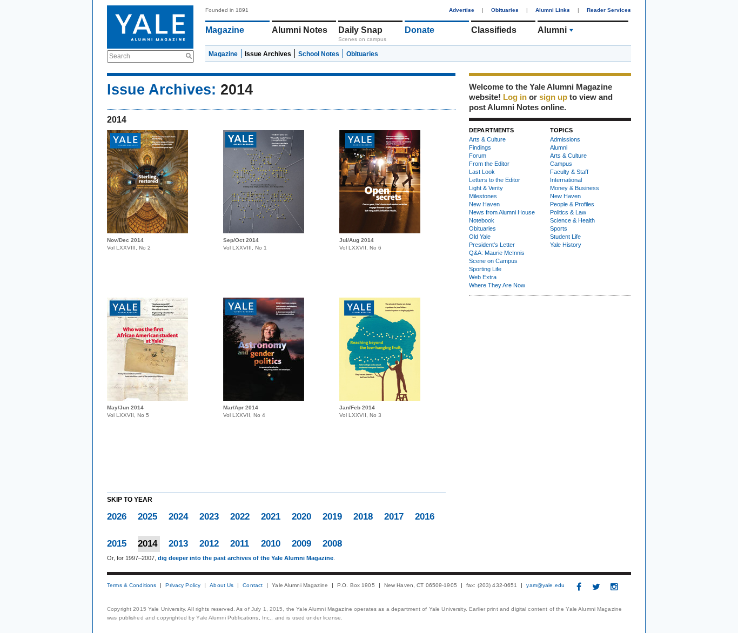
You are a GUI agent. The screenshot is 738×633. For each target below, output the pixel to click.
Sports (558, 228)
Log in (515, 97)
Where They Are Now (497, 285)
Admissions (565, 139)
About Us (221, 585)
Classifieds (493, 30)
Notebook (481, 220)
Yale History (565, 244)
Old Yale (480, 236)
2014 (147, 543)
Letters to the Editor (494, 180)
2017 (394, 516)
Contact (253, 585)
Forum (477, 155)
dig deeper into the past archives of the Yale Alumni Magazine (245, 558)
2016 (424, 516)
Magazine (224, 30)
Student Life (565, 236)
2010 (270, 543)
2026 (116, 516)
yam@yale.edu (545, 585)
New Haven (484, 204)
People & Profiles (572, 204)
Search (119, 56)
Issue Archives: (161, 90)
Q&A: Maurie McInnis (497, 253)
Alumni (552, 30)
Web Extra (483, 277)
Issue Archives (268, 54)
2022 (240, 516)
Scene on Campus (493, 261)
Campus (561, 163)
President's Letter (492, 244)
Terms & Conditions (131, 585)
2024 (178, 516)
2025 (147, 516)
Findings (480, 147)
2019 (332, 516)
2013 (178, 543)
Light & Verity (486, 188)
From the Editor (489, 163)
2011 (239, 543)
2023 (209, 516)
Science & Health (572, 220)
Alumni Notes (299, 30)
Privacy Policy (182, 585)
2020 (301, 516)
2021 (270, 516)
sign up (553, 97)
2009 (301, 543)
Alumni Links (552, 10)
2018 (363, 516)
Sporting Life (485, 269)
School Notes (318, 54)
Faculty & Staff (569, 172)
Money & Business (574, 188)
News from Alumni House (502, 212)
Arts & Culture (487, 139)
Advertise (461, 10)
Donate (419, 30)
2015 (116, 543)
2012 (209, 543)
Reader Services (609, 10)
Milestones (483, 196)
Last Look (482, 172)
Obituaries (505, 10)
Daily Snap (360, 30)
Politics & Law (568, 212)
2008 (332, 543)
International (566, 180)
